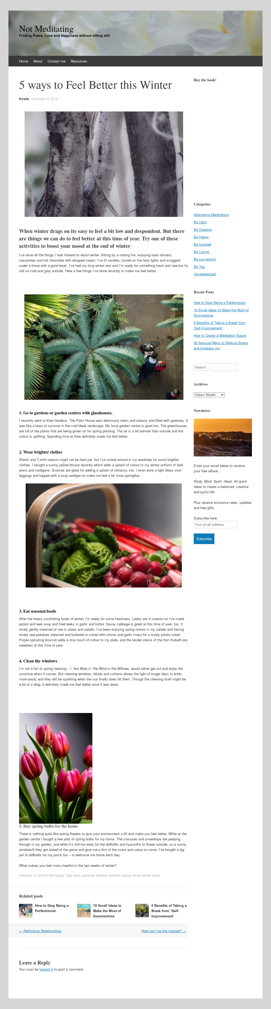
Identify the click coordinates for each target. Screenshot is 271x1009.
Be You (199, 266)
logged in (46, 969)
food (77, 875)
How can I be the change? (163, 930)
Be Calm (200, 222)
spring (126, 875)
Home (23, 61)
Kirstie (24, 98)
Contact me (56, 61)
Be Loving (201, 251)
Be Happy (57, 875)
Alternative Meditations (211, 214)
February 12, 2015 (44, 98)
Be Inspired (202, 244)
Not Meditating (46, 28)
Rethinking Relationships (40, 930)
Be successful (205, 259)
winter (136, 875)
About (37, 61)
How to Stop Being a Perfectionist (52, 908)
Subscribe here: (206, 518)
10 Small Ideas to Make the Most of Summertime (107, 910)
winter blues (151, 875)
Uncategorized (205, 273)
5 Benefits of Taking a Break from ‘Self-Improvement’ (169, 910)
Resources (79, 61)
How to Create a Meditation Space (220, 335)
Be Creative (203, 229)
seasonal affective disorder (101, 875)
